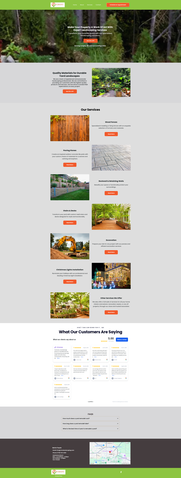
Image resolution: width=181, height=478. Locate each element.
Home (75, 5)
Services (89, 5)
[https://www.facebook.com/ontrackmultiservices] (121, 472)
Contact (98, 5)
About (82, 5)
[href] (110, 453)
